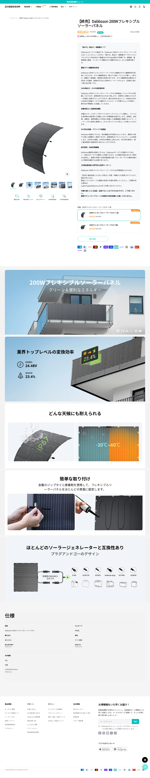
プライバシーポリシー (55, 713)
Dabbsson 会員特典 (33, 717)
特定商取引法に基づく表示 (81, 713)
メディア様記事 (78, 721)
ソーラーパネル (10, 717)
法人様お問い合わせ (33, 713)
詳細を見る (8, 646)
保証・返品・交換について (56, 717)
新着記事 (76, 717)
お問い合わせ (31, 709)
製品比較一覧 (31, 721)
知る (62, 7)
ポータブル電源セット (12, 713)
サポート (72, 7)
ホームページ (13, 18)
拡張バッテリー (10, 721)
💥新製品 (38, 7)
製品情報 (27, 7)
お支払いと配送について (56, 721)
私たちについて (78, 709)
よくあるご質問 (32, 724)
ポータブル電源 (10, 709)
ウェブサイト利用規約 (55, 709)
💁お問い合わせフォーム (75, 2)
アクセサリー (9, 728)
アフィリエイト (32, 728)
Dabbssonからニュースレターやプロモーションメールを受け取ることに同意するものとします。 (119, 727)
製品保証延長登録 (33, 732)
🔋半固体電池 (53, 7)
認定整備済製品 (10, 724)
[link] (75, 302)
